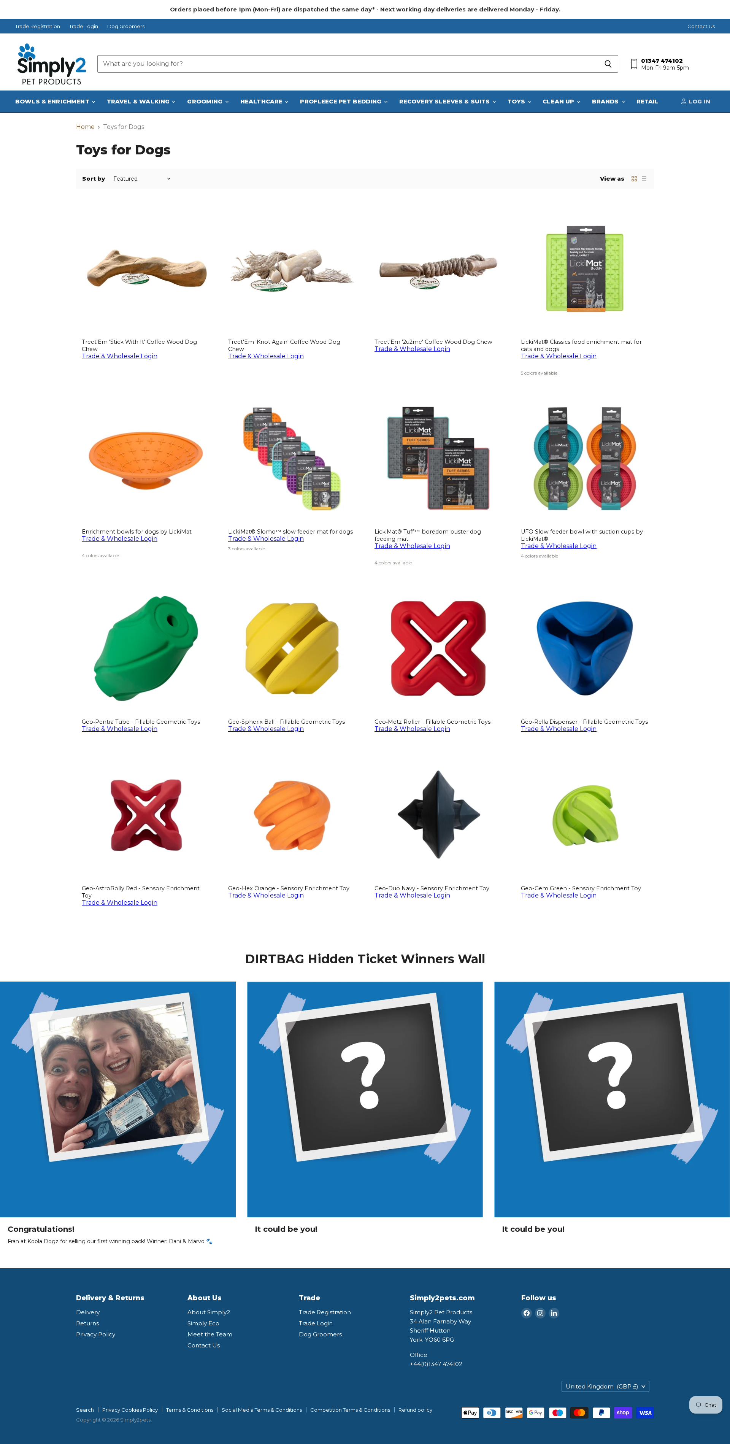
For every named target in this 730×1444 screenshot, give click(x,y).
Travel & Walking (139, 101)
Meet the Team (209, 1334)
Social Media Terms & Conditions (262, 1410)
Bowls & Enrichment (53, 101)
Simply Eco (203, 1323)
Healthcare (262, 101)
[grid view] (634, 179)
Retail (647, 101)
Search (85, 1410)
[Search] (608, 64)
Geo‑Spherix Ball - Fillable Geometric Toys (286, 721)
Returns (87, 1323)
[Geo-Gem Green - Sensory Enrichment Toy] (584, 815)
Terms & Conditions (189, 1410)
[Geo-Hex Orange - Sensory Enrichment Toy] (291, 815)
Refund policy (415, 1410)
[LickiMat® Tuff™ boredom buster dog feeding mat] (438, 458)
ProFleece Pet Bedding (341, 101)
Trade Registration (37, 26)
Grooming (205, 101)
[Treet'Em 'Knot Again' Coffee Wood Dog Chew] (291, 268)
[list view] (644, 179)
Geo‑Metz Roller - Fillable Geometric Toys (432, 721)
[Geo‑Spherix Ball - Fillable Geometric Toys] (291, 648)
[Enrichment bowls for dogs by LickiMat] (145, 458)
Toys (517, 101)
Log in (698, 101)
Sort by (93, 178)
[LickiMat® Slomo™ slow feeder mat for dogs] (291, 458)
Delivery (88, 1312)
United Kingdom (602, 1386)
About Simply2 (208, 1312)
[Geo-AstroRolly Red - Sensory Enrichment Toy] (145, 815)
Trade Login (83, 26)
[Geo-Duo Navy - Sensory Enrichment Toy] (438, 815)
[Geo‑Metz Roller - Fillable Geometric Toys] (438, 648)
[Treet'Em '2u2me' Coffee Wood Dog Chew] (438, 268)
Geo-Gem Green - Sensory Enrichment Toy (581, 888)
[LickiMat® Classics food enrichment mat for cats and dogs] (584, 268)
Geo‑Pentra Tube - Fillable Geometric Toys (141, 721)
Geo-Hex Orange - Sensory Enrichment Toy (288, 888)
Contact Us (701, 26)
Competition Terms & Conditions (350, 1410)
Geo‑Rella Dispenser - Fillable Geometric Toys (584, 721)
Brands (606, 101)
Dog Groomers (125, 26)
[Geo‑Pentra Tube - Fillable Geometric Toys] (145, 648)
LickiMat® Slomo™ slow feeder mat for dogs (290, 531)
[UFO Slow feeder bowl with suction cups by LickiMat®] (584, 458)
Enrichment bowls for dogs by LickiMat (137, 531)
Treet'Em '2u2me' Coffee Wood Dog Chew (433, 341)
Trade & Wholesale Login (119, 356)
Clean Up (559, 101)
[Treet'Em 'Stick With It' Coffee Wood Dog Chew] (145, 268)
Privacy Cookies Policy (130, 1410)
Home (85, 127)
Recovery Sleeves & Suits (445, 101)
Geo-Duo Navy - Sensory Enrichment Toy (432, 888)
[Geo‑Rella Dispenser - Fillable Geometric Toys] (584, 648)
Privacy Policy (95, 1334)
